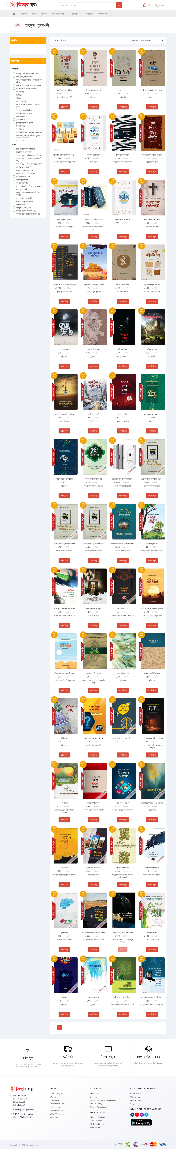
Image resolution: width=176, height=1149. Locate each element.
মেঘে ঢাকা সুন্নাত (64, 349)
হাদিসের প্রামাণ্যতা (122, 868)
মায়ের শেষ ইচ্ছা (122, 414)
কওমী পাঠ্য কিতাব (58, 14)
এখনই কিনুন (64, 107)
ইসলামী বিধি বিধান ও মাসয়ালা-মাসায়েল (29, 132)
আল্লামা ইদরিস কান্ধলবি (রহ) (26, 211)
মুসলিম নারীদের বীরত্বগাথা (93, 479)
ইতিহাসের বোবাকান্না (93, 868)
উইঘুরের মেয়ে (122, 349)
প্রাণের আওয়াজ (93, 997)
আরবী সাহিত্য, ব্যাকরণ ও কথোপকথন (28, 85)
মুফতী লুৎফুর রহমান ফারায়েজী (25, 149)
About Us (94, 1093)
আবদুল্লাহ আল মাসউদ (23, 176)
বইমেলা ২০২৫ (76, 14)
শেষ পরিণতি (64, 803)
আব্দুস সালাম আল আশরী (24, 198)
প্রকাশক (44, 14)
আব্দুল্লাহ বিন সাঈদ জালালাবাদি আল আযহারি (28, 193)
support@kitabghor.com (23, 1110)
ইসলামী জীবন (20, 126)
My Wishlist (95, 1127)
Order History (96, 1121)
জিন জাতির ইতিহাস (122, 155)
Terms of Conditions (98, 1107)
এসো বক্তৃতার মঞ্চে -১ (151, 868)
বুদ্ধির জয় (64, 932)
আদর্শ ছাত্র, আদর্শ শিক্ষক (24, 77)
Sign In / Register (97, 1117)
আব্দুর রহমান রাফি (21, 189)
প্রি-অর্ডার (89, 14)
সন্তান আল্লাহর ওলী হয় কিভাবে (152, 738)
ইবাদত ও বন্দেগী (21, 101)
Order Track (135, 1093)
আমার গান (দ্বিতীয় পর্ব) (152, 673)
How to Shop (135, 1100)
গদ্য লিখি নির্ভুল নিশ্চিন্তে (152, 284)
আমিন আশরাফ (20, 204)
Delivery (93, 1097)
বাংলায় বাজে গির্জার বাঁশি (152, 219)
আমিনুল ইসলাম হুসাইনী (23, 207)
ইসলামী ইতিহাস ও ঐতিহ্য (24, 123)
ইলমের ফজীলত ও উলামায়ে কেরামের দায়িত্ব (27, 105)
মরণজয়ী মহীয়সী (122, 608)
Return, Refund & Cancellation (103, 1100)
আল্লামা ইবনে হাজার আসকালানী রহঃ (28, 214)
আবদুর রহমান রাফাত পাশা (24, 170)
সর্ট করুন (135, 40)
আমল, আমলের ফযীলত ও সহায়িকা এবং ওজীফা (29, 81)
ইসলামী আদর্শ (20, 119)
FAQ (132, 1104)
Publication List (56, 1100)
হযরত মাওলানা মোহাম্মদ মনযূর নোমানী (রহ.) (28, 159)
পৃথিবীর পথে (64, 738)
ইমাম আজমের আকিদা (93, 90)
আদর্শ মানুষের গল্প (151, 544)
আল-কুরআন (20, 92)
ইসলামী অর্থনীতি (21, 116)
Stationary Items (57, 1104)
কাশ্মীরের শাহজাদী (93, 414)
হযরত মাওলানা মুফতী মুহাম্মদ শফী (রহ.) (29, 155)
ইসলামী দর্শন (20, 129)
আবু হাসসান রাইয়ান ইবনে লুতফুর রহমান (29, 186)
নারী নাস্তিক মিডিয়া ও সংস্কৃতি (151, 90)
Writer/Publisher (57, 1114)
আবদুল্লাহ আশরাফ (22, 180)
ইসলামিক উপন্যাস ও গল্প (24, 113)
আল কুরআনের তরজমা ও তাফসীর (26, 89)
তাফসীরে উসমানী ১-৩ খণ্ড (94, 219)
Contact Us (135, 1097)
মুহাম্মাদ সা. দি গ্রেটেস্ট (93, 673)
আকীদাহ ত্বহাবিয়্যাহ (93, 155)
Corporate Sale (56, 1111)
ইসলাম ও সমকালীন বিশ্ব (24, 110)
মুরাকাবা (64, 997)
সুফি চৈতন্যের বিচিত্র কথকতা (152, 155)
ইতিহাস (18, 98)
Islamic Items (55, 1107)
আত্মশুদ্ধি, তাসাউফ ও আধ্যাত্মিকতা (27, 73)
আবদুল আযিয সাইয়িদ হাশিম (25, 173)
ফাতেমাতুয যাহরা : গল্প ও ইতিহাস (152, 803)
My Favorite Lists (97, 1124)
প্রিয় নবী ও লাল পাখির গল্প (64, 90)
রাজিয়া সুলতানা (152, 349)
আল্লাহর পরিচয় (152, 932)
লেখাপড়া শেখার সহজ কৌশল (122, 738)
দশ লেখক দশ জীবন (122, 284)
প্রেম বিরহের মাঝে (123, 673)
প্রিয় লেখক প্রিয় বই (123, 803)
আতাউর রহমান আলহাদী (23, 167)
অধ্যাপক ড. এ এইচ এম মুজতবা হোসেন (29, 164)
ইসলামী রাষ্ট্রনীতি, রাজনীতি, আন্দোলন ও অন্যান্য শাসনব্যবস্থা (29, 136)
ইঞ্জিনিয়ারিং (19, 95)
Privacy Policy (96, 1104)
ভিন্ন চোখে (122, 90)
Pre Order (54, 1117)
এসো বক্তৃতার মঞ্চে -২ (64, 219)
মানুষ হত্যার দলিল (93, 803)
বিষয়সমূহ (24, 14)
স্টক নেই (122, 949)
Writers (53, 1097)
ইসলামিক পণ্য (103, 14)
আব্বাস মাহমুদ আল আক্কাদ (25, 201)
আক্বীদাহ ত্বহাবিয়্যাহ (122, 219)
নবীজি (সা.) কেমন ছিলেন (122, 997)
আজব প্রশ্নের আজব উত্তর (93, 738)
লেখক (34, 14)
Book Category (56, 1093)
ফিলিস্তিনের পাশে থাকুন (93, 608)
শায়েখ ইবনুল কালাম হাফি (24, 152)
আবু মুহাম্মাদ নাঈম (22, 183)
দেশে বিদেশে (64, 868)
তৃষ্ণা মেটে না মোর (94, 349)
